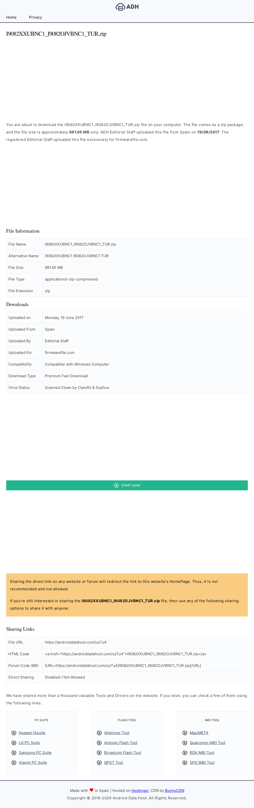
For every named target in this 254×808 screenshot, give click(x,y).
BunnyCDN (174, 790)
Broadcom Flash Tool (122, 752)
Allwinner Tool (116, 732)
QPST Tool (113, 762)
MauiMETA (199, 732)
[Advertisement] (127, 76)
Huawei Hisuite (32, 732)
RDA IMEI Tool (202, 752)
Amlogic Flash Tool (120, 742)
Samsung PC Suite (35, 752)
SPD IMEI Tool (202, 762)
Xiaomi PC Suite (33, 762)
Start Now (130, 485)
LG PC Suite (29, 742)
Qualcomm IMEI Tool (207, 742)
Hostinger (140, 790)
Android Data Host (127, 7)
